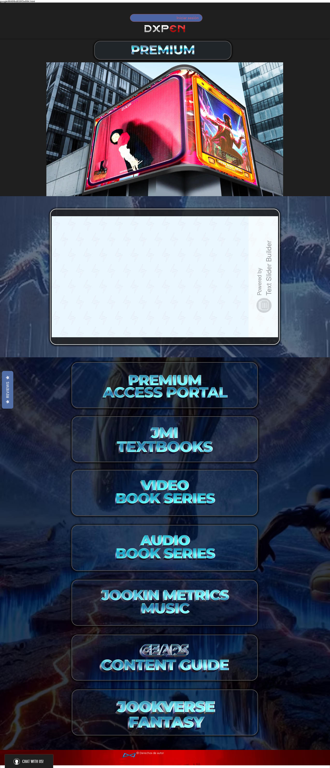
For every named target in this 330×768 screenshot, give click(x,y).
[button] (277, 191)
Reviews (7, 389)
